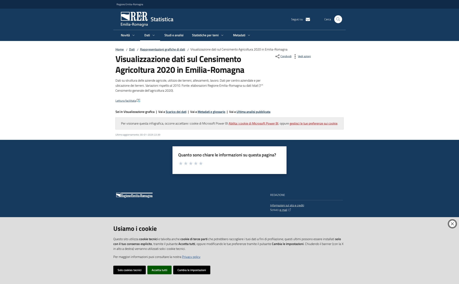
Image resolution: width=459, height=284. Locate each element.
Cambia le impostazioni (192, 270)
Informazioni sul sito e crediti (287, 205)
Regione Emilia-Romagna (130, 4)
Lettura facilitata (125, 101)
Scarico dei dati (176, 111)
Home (119, 49)
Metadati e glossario (211, 111)
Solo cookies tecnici (129, 270)
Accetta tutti (159, 270)
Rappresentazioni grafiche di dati (162, 49)
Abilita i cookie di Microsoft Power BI (253, 123)
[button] (338, 19)
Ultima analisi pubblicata (253, 111)
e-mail (283, 210)
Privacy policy (191, 256)
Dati (132, 49)
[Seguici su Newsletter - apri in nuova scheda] (306, 19)
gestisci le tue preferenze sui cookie (313, 123)
